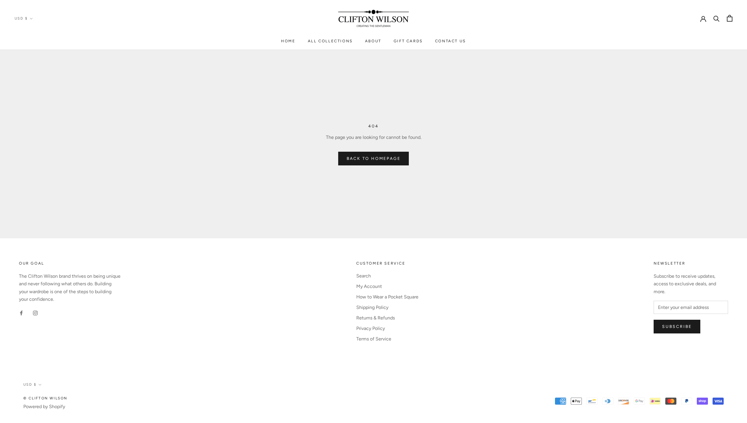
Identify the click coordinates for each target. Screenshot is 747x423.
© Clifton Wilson (45, 398)
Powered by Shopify (44, 406)
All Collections (330, 41)
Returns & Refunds (375, 318)
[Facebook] (21, 313)
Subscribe (677, 326)
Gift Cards (408, 41)
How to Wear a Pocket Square (387, 297)
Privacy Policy (370, 328)
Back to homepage (374, 158)
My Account (369, 286)
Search (363, 276)
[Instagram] (35, 313)
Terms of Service (373, 339)
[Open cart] (729, 18)
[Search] (716, 18)
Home (288, 41)
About (373, 41)
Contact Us (450, 41)
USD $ (21, 18)
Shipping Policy (372, 307)
